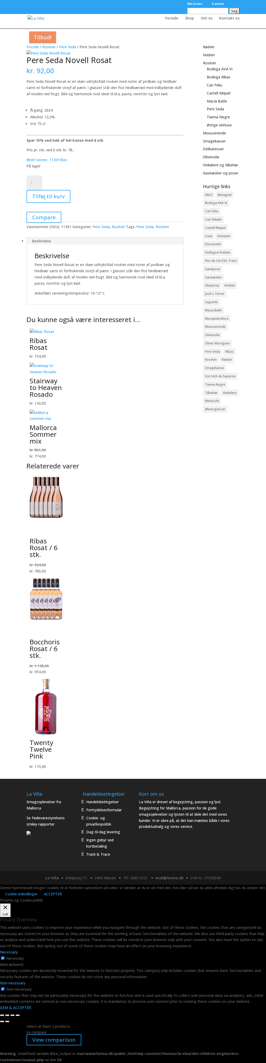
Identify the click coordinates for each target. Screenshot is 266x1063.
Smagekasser (214, 141)
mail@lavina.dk (169, 877)
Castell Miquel (218, 93)
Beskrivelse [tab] (41, 241)
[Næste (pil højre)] (7, 1021)
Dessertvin (213, 244)
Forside (171, 18)
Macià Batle (217, 101)
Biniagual (224, 195)
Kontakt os (229, 18)
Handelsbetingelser (102, 801)
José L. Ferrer (214, 293)
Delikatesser (213, 148)
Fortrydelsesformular (104, 809)
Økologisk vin (215, 409)
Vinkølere (230, 393)
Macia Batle (213, 310)
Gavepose (212, 269)
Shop (189, 18)
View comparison (54, 1039)
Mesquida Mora (216, 318)
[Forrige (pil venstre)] (2, 1021)
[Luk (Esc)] (18, 1015)
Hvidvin (209, 54)
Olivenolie (211, 156)
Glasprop (212, 285)
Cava (208, 236)
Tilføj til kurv (48, 196)
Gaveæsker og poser (220, 173)
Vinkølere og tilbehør (220, 164)
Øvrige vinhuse (219, 124)
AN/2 (208, 195)
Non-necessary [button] (12, 982)
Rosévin (49, 46)
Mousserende (214, 133)
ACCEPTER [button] (53, 893)
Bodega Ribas (218, 76)
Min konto (194, 4)
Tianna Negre (218, 116)
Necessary (15, 958)
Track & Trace (98, 854)
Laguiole (211, 302)
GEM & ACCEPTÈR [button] (15, 1007)
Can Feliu (214, 85)
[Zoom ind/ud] (2, 1015)
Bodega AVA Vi (219, 68)
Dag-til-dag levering (103, 831)
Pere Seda (67, 46)
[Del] (12, 1015)
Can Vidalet (213, 219)
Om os (206, 18)
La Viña (52, 877)
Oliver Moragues (217, 343)
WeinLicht (212, 401)
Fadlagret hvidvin (217, 252)
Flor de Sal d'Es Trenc (221, 260)
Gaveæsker (213, 277)
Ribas (229, 351)
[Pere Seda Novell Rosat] (48, 53)
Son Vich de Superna (220, 376)
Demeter (223, 236)
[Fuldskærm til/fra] (7, 1015)
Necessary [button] (9, 952)
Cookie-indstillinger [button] (21, 893)
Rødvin (208, 46)
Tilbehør (211, 393)
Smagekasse (214, 368)
